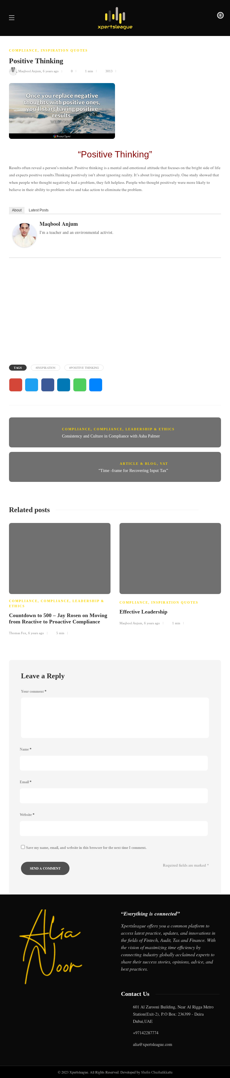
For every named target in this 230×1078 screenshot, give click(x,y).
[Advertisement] (115, 310)
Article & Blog (138, 463)
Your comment (33, 691)
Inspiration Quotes (64, 50)
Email (25, 782)
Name (25, 749)
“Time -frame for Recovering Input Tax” (133, 470)
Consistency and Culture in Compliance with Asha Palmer (111, 436)
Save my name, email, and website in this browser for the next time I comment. (86, 848)
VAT (164, 463)
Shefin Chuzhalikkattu (156, 1072)
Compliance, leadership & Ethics (134, 429)
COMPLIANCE (23, 50)
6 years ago (51, 71)
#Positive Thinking (84, 368)
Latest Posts (39, 210)
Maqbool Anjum (29, 71)
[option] (59, 578)
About (17, 210)
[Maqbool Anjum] (27, 237)
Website (27, 815)
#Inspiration (45, 368)
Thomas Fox (17, 633)
